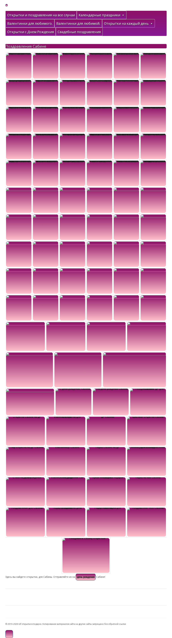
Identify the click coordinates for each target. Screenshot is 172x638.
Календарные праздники (99, 15)
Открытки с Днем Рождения (30, 32)
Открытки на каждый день (126, 23)
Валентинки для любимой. (78, 23)
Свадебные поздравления (79, 32)
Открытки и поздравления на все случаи (41, 15)
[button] (123, 15)
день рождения (85, 576)
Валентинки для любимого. (30, 23)
